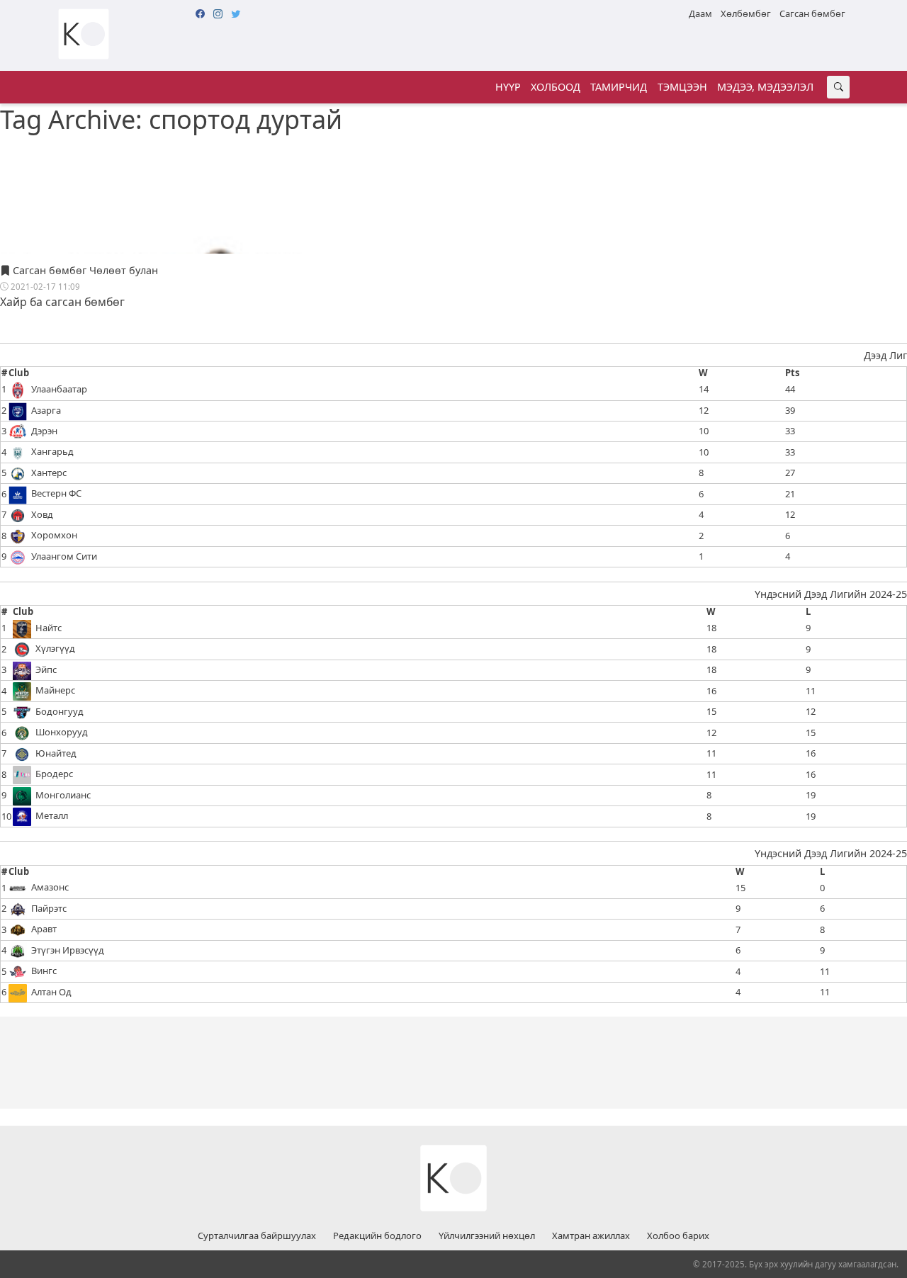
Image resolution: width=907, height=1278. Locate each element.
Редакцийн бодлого (377, 1236)
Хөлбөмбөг (746, 13)
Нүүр (508, 87)
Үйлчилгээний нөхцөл (487, 1236)
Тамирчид (618, 87)
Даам (700, 13)
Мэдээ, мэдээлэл (765, 87)
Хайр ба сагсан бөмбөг (62, 302)
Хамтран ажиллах (591, 1236)
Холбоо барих (678, 1236)
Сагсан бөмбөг (812, 13)
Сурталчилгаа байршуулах (257, 1236)
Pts (792, 373)
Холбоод (555, 87)
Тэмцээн (682, 87)
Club (19, 373)
